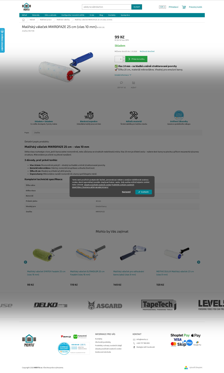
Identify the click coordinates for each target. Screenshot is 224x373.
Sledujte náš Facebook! (146, 347)
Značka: (28, 31)
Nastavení (126, 192)
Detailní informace (122, 75)
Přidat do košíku (138, 59)
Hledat (137, 7)
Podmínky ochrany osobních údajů (108, 345)
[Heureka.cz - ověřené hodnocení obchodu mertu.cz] (74, 348)
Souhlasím (145, 192)
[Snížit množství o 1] (124, 60)
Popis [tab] (27, 132)
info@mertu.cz (142, 339)
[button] (47, 284)
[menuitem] (24, 15)
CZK (162, 7)
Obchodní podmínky (103, 342)
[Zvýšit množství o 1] (124, 57)
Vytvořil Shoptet (195, 367)
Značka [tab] (37, 132)
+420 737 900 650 (143, 343)
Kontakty (98, 339)
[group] (47, 262)
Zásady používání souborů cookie (97, 184)
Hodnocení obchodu (103, 352)
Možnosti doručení (147, 51)
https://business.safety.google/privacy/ (93, 187)
